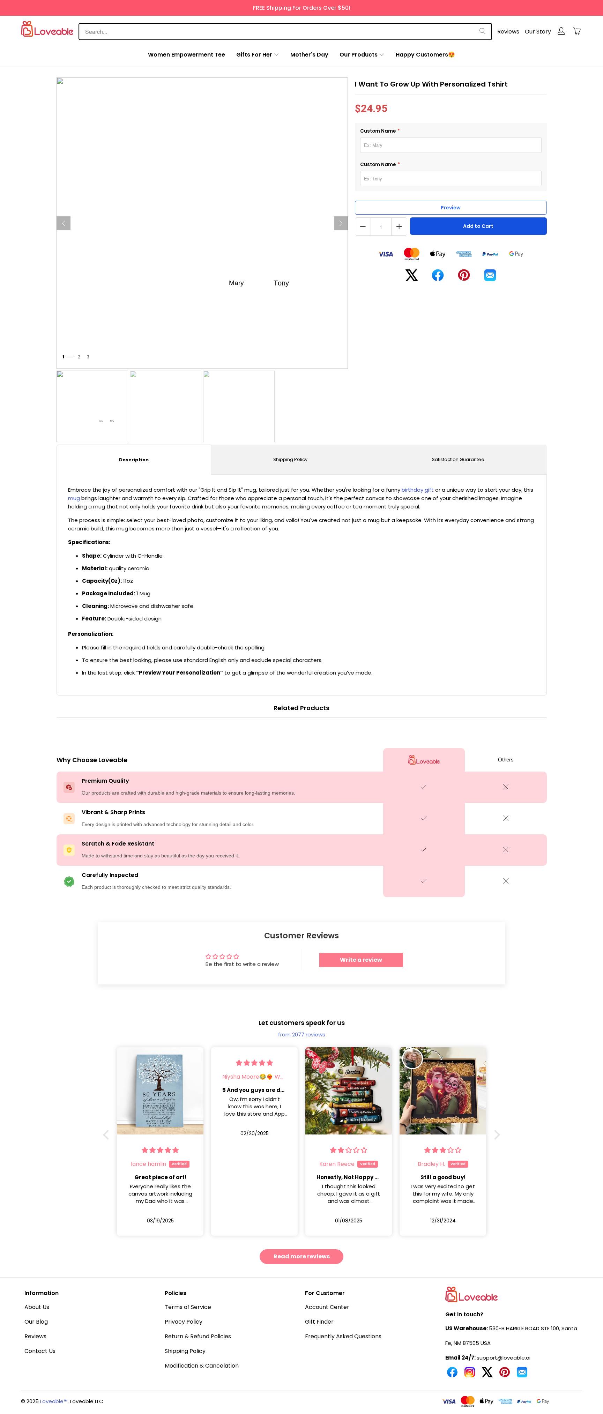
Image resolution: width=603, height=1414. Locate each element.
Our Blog (36, 1322)
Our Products (359, 55)
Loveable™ (54, 1401)
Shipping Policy (290, 459)
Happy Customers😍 (425, 55)
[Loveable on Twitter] (487, 1375)
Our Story (538, 32)
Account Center (327, 1307)
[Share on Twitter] (411, 278)
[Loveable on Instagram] (470, 1375)
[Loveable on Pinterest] (505, 1375)
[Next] (341, 223)
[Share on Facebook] (438, 278)
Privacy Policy (183, 1322)
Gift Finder (319, 1322)
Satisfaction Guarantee (458, 459)
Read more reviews (302, 1256)
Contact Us (39, 1351)
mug (74, 498)
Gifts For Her (254, 55)
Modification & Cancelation (202, 1366)
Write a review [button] (361, 960)
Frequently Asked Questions (343, 1336)
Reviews (508, 32)
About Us (36, 1307)
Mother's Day (309, 55)
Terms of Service (188, 1307)
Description (134, 459)
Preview (451, 207)
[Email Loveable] (522, 1375)
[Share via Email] (490, 278)
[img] (160, 1062)
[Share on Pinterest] (464, 277)
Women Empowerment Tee (186, 55)
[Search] (482, 31)
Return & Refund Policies (198, 1336)
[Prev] (63, 223)
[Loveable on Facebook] (452, 1375)
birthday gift (418, 489)
